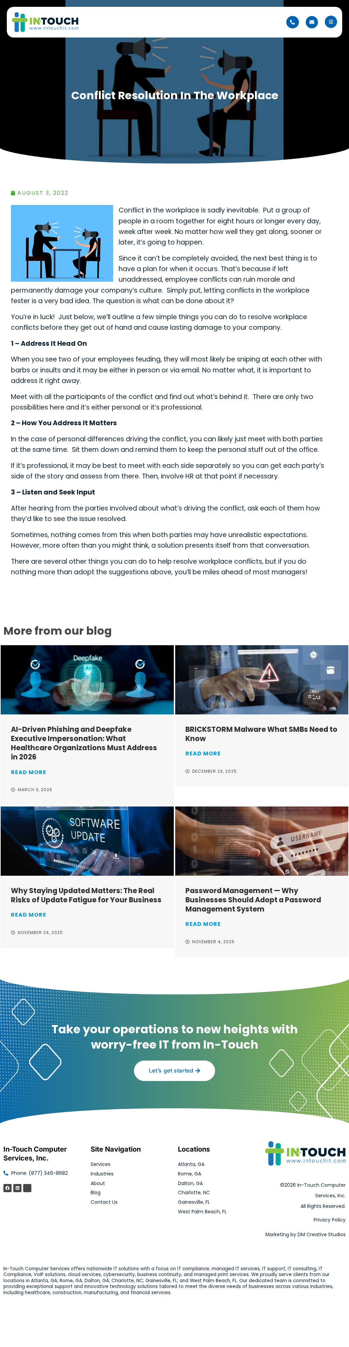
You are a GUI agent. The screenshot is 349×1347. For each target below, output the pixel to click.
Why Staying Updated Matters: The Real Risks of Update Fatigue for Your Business (86, 895)
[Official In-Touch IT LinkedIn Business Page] (17, 1188)
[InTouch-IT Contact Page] (312, 22)
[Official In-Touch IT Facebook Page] (7, 1188)
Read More (28, 772)
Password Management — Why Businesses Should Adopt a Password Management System (253, 900)
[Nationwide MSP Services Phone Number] (292, 22)
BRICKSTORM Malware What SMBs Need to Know (261, 733)
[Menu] (331, 22)
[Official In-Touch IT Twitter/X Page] (27, 1188)
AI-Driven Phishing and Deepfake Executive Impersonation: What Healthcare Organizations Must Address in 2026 (84, 743)
